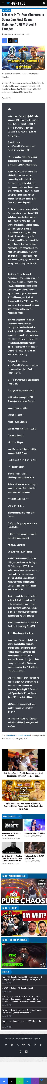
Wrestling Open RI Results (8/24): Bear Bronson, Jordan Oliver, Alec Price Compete (22, 1011)
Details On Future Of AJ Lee (34, 833)
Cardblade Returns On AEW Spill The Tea (34, 857)
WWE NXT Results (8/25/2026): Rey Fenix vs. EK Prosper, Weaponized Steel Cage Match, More (22, 978)
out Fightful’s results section (18, 735)
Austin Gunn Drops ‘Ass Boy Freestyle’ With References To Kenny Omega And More (12, 858)
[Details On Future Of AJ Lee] (34, 825)
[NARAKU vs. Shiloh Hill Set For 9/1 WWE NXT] (12, 825)
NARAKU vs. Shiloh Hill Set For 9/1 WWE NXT (11, 834)
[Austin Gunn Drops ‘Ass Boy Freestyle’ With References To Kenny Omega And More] (12, 848)
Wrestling (6, 10)
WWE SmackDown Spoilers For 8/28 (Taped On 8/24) (21, 1022)
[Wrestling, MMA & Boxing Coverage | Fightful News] (15, 3)
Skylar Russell (8, 34)
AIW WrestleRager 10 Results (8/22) (17, 988)
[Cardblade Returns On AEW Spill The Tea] (34, 848)
